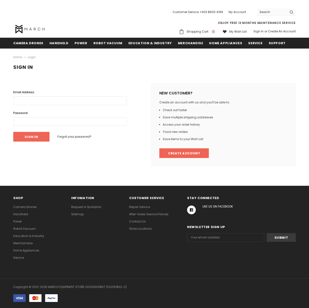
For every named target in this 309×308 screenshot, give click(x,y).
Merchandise (190, 43)
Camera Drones (28, 43)
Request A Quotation (86, 207)
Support (277, 43)
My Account (237, 12)
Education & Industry (150, 43)
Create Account (184, 153)
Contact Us (137, 221)
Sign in (258, 31)
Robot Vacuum (107, 43)
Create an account (282, 31)
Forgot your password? (74, 137)
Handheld (59, 43)
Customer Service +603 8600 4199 (198, 12)
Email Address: (24, 92)
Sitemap (77, 214)
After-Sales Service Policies (149, 214)
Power (81, 43)
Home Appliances (225, 43)
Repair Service (139, 207)
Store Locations (140, 229)
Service (255, 43)
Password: (20, 113)
